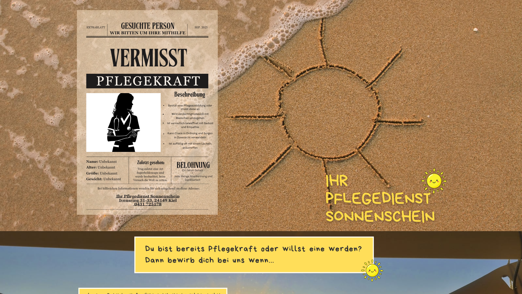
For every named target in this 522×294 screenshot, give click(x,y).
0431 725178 (147, 204)
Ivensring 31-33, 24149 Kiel (148, 200)
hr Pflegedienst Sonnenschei (147, 196)
